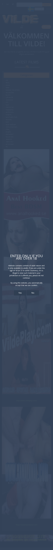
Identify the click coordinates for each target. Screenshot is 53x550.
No (32, 292)
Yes (20, 292)
